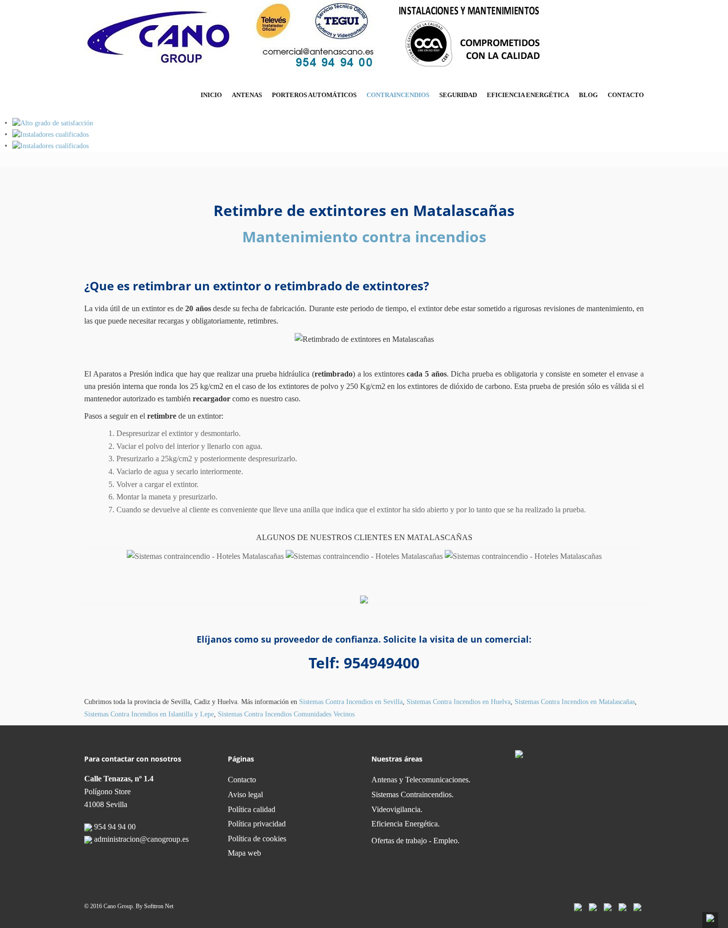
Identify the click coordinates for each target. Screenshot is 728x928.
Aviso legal (245, 794)
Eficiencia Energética (528, 95)
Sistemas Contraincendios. (412, 794)
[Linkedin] (608, 906)
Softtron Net (158, 906)
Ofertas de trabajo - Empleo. (415, 840)
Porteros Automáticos (314, 95)
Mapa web (244, 853)
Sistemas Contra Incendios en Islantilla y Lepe (149, 714)
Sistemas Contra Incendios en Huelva (459, 702)
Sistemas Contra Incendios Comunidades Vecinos (286, 714)
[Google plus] (637, 906)
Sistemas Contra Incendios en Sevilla (351, 702)
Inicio (211, 95)
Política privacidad (257, 823)
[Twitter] (593, 906)
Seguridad (458, 95)
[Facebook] (578, 906)
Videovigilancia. (396, 809)
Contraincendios (397, 95)
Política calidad (251, 809)
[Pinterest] (622, 906)
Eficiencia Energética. (405, 823)
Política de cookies (257, 838)
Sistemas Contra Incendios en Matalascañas (575, 702)
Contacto (626, 95)
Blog (588, 95)
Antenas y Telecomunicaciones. (420, 779)
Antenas (247, 95)
